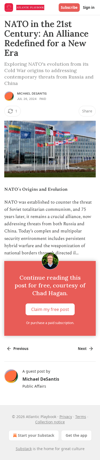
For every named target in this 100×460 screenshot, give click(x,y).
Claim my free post (50, 309)
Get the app (76, 435)
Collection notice (50, 421)
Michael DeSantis (32, 93)
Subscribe (69, 7)
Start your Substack (36, 435)
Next (82, 348)
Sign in (89, 7)
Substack (24, 448)
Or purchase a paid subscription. (50, 323)
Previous (20, 348)
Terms (80, 416)
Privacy (65, 416)
